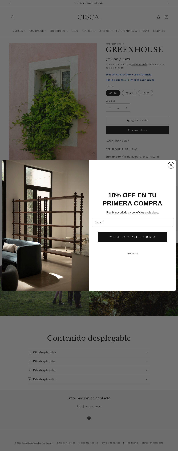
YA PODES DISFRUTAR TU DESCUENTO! (132, 237)
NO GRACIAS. (132, 253)
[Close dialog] (171, 165)
